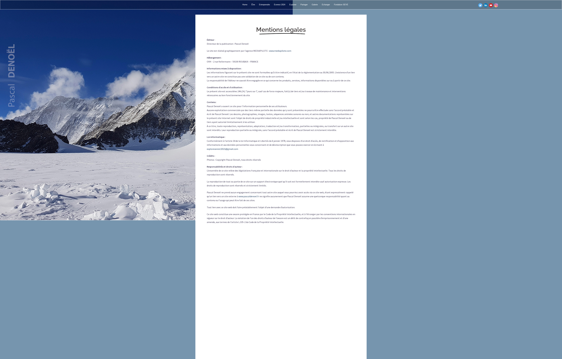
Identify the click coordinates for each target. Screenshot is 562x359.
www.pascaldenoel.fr (248, 196)
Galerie (315, 5)
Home (244, 5)
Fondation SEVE (341, 5)
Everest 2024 (279, 5)
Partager (304, 5)
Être (253, 5)
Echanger (326, 5)
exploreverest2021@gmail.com (222, 148)
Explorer (292, 5)
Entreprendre (264, 5)
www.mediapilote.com (280, 50)
